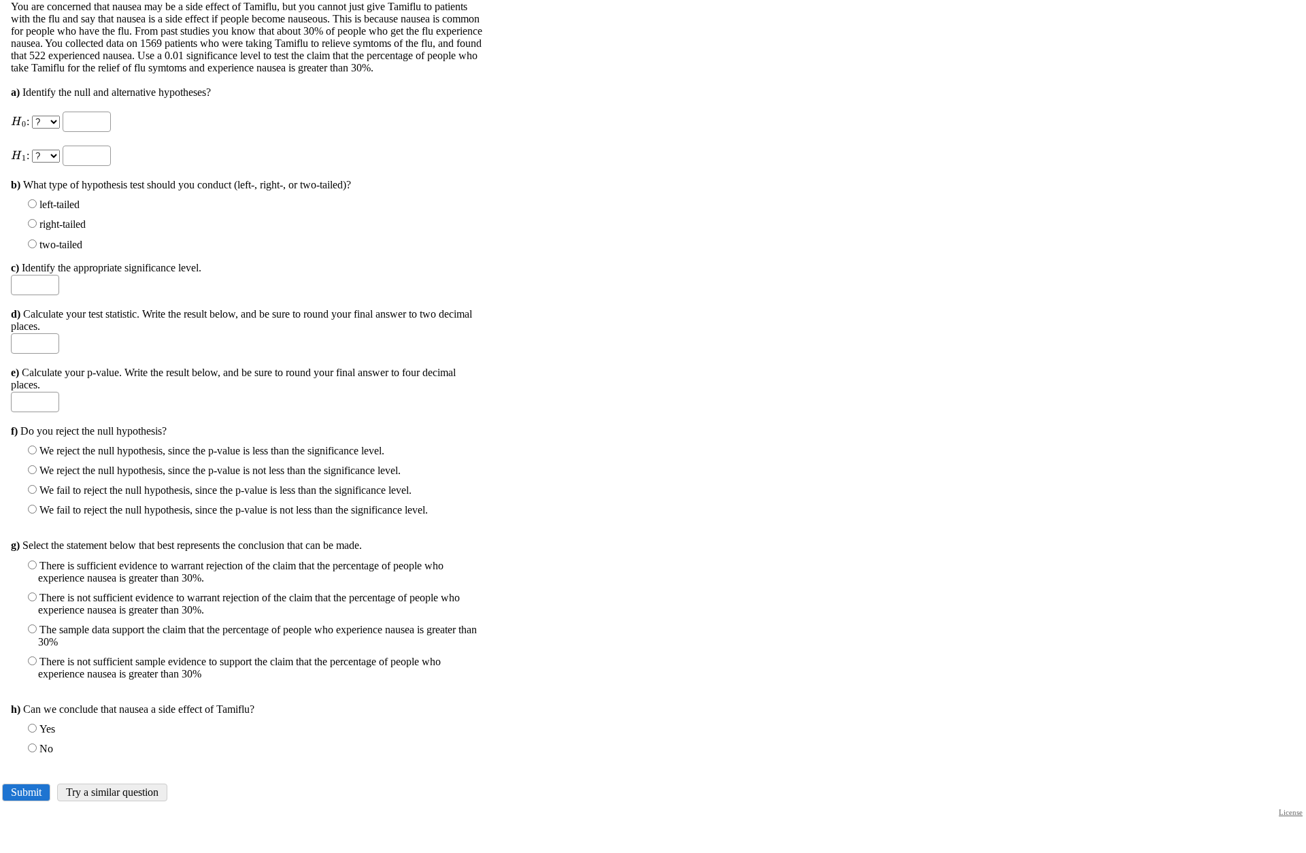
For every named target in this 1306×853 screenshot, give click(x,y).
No (46, 748)
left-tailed (59, 204)
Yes (47, 729)
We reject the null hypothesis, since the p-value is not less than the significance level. (220, 470)
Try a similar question (112, 792)
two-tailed (60, 244)
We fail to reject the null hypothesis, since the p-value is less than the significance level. (225, 490)
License (1291, 812)
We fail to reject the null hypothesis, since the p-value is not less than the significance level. (233, 510)
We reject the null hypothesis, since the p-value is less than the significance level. (211, 450)
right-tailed (62, 224)
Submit (26, 792)
